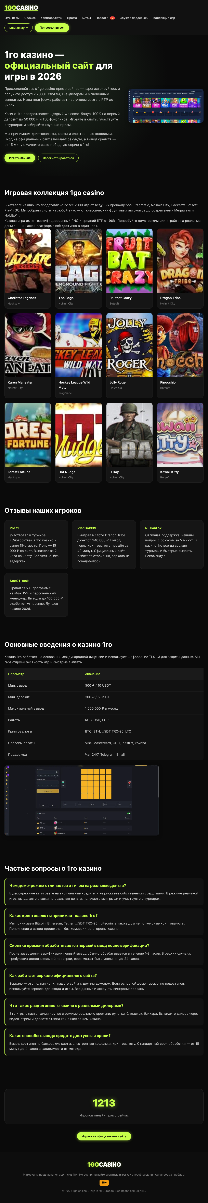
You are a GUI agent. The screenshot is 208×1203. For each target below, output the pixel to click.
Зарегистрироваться (58, 158)
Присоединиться (52, 27)
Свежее (30, 18)
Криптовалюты (51, 18)
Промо (72, 18)
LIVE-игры (12, 18)
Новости (105, 18)
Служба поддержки (134, 18)
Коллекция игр (164, 18)
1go (21, 7)
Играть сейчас (19, 157)
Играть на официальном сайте (104, 1136)
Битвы (86, 18)
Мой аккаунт (18, 27)
